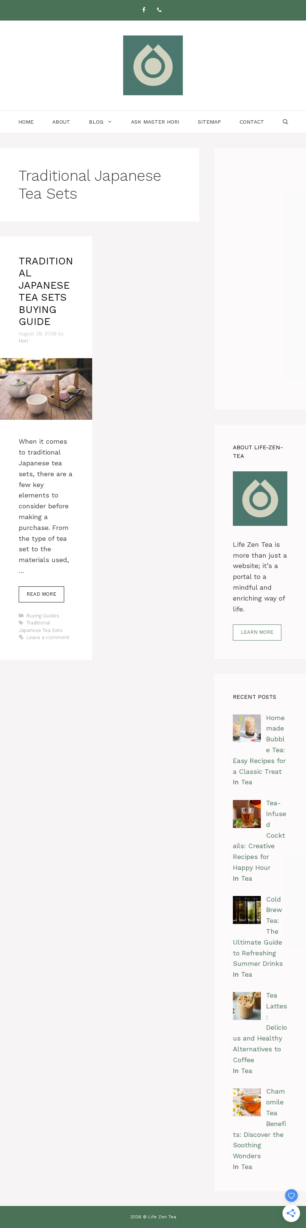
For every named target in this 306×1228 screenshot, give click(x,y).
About (61, 122)
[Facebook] (143, 10)
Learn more (257, 632)
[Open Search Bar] (285, 122)
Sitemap (209, 122)
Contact (252, 122)
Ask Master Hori (155, 122)
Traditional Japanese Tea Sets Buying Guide (46, 291)
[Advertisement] (260, 279)
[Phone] (159, 10)
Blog (96, 122)
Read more (41, 594)
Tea (246, 782)
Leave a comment (47, 637)
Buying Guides (42, 615)
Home (26, 122)
